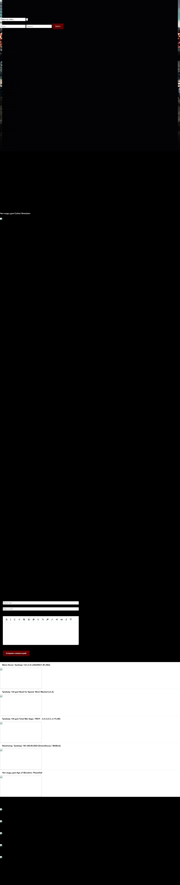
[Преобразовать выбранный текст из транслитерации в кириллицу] (66, 619)
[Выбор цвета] (52, 619)
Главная (4, 45)
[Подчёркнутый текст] (14, 619)
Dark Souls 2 (5, 116)
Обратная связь (7, 872)
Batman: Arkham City (9, 87)
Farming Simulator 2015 (11, 131)
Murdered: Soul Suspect (11, 157)
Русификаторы (7, 4)
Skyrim (3, 57)
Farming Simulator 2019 (11, 54)
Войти (57, 26)
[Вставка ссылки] (43, 619)
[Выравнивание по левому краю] (24, 619)
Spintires (4, 60)
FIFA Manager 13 (7, 146)
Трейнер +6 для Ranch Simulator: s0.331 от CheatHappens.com (36, 851)
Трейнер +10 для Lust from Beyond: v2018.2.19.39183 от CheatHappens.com (42, 816)
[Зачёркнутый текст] (19, 619)
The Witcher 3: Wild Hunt (11, 178)
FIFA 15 (3, 137)
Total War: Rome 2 (8, 72)
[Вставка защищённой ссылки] (47, 619)
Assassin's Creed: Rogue (11, 84)
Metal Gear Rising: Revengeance (15, 154)
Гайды (3, 201)
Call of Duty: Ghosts (9, 98)
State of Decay (6, 66)
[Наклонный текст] (11, 619)
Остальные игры (7, 75)
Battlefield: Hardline (8, 93)
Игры (2, 16)
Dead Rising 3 (6, 119)
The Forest (5, 175)
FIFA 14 (3, 134)
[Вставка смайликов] (38, 619)
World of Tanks (6, 187)
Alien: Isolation (6, 78)
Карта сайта (5, 875)
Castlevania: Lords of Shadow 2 (14, 101)
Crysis (2, 113)
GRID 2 (3, 151)
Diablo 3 (3, 122)
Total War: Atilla (7, 69)
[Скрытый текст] (57, 619)
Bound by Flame (7, 95)
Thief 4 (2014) (6, 181)
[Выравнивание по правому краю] (33, 619)
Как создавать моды (9, 207)
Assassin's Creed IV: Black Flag (14, 81)
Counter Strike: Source (10, 110)
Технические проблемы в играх (14, 199)
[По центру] (28, 619)
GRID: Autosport (7, 149)
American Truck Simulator (11, 48)
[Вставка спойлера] (70, 619)
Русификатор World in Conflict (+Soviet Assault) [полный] (32, 828)
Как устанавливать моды (11, 210)
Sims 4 (3, 169)
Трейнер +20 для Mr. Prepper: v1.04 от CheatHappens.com (33, 840)
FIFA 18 (3, 143)
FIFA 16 (3, 140)
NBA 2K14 (4, 160)
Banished (4, 51)
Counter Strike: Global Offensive (14, 107)
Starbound (4, 172)
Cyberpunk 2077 (7, 63)
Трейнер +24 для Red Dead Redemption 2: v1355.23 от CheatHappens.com (41, 863)
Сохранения (5, 7)
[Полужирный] (6, 619)
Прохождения (6, 13)
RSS (2, 878)
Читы (2, 10)
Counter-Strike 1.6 (8, 104)
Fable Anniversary (8, 128)
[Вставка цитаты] (61, 619)
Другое (3, 204)
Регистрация (6, 31)
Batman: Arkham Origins (11, 90)
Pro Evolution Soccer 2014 (12, 163)
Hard (2, 816)
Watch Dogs (5, 184)
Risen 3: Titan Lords (9, 166)
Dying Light (5, 125)
